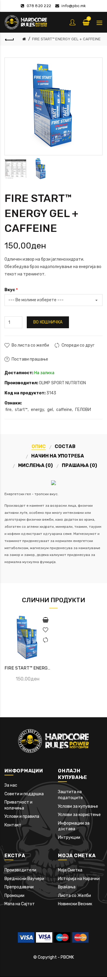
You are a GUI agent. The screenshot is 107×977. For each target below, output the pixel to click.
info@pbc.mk (74, 6)
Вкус (9, 289)
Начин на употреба (57, 456)
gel (50, 409)
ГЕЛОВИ (83, 409)
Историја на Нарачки (79, 878)
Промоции (14, 895)
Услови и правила (21, 816)
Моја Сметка (70, 870)
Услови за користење (79, 814)
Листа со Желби (74, 895)
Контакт (12, 825)
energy (37, 409)
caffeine (64, 409)
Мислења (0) (35, 465)
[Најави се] (73, 22)
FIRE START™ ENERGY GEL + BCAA (27, 668)
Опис (39, 446)
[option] (15, 168)
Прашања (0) (79, 465)
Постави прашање (30, 359)
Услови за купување (78, 806)
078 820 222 (39, 6)
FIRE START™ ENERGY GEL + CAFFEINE (66, 39)
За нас (10, 785)
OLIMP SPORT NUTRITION (62, 382)
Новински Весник (75, 903)
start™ (21, 409)
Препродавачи (19, 887)
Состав (65, 446)
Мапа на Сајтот (19, 903)
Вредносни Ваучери (24, 878)
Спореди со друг (78, 345)
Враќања (66, 887)
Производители (20, 870)
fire (8, 409)
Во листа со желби (30, 345)
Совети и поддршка (24, 793)
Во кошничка (47, 322)
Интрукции (69, 837)
